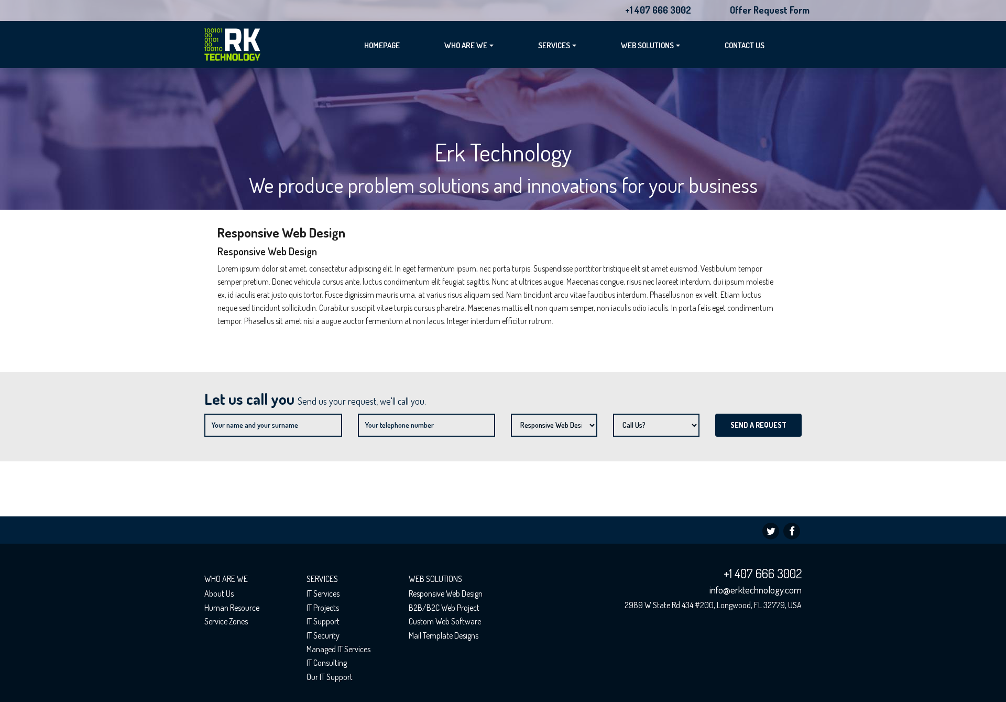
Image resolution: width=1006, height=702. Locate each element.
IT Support (323, 621)
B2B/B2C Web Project (444, 607)
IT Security (323, 635)
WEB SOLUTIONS (647, 45)
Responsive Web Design (446, 593)
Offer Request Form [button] (770, 10)
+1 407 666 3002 (658, 10)
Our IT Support (330, 677)
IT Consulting (327, 662)
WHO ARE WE (465, 45)
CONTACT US (744, 45)
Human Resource (231, 607)
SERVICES (554, 45)
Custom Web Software (445, 621)
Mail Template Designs (443, 635)
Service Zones (226, 621)
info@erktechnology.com (755, 589)
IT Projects (323, 607)
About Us (219, 593)
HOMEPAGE (382, 45)
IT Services (323, 593)
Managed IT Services (338, 649)
